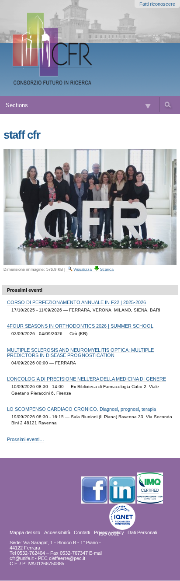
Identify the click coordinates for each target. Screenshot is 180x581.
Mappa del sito (25, 532)
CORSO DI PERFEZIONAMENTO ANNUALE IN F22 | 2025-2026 (76, 302)
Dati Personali (142, 532)
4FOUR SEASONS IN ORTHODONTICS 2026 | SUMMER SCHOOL (80, 326)
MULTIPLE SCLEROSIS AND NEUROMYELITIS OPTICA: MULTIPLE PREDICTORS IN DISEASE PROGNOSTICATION (80, 352)
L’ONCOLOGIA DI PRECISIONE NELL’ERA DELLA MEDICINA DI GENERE (86, 379)
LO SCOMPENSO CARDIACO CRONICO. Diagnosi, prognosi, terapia (81, 409)
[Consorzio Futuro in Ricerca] (54, 48)
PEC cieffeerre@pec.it (61, 558)
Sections (17, 105)
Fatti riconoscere (157, 4)
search (167, 104)
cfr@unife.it (22, 558)
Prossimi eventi (24, 290)
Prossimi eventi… (25, 439)
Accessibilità (57, 532)
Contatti (82, 532)
